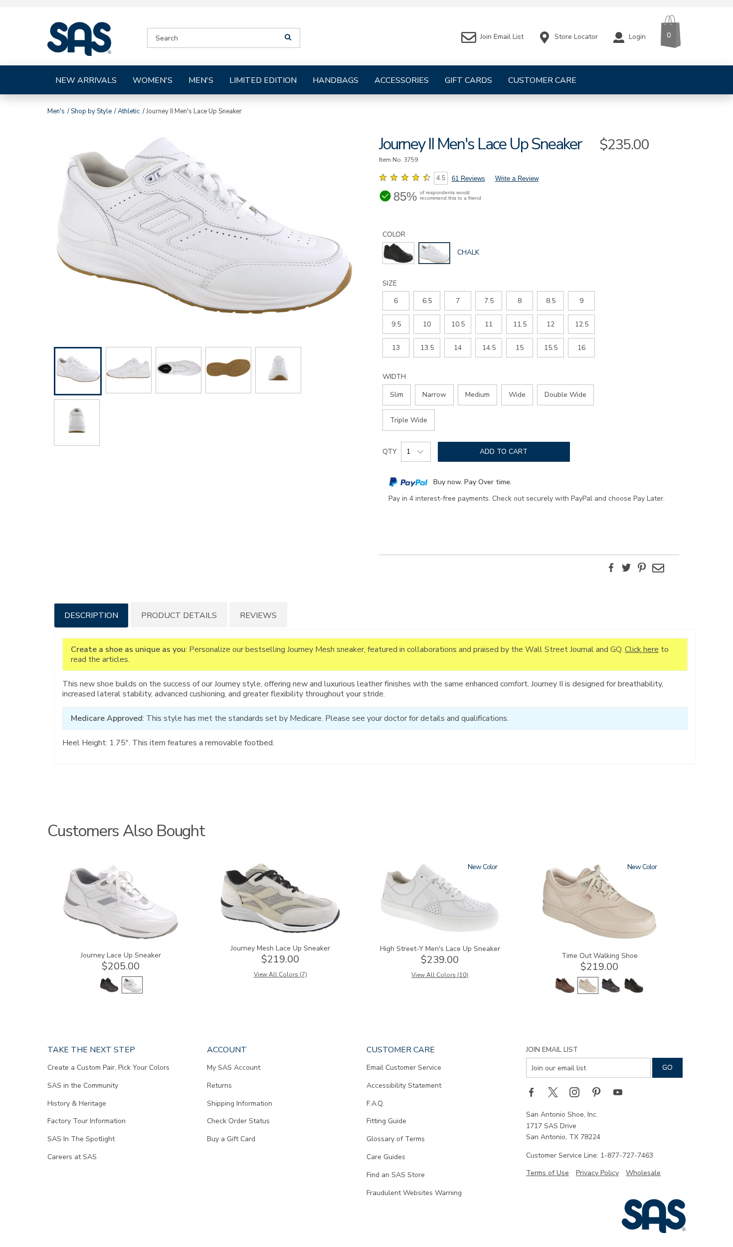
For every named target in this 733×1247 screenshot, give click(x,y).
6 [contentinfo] (396, 301)
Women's (153, 80)
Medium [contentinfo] (477, 394)
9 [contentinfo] (581, 301)
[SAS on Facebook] (534, 1092)
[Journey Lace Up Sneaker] (120, 938)
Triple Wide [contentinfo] (408, 420)
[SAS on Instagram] (577, 1092)
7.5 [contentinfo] (489, 301)
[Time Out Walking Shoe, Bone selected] (587, 991)
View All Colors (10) (439, 975)
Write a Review (517, 178)
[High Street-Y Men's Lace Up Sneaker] (439, 931)
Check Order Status (238, 1121)
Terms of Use (547, 1173)
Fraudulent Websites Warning (414, 1193)
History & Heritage (76, 1103)
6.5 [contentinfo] (427, 301)
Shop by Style (91, 111)
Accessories (401, 80)
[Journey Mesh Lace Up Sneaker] (280, 931)
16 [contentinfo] (581, 347)
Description (91, 615)
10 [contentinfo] (427, 324)
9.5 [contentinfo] (396, 324)
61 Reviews (468, 178)
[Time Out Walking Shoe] (599, 938)
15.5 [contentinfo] (550, 347)
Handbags (336, 80)
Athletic (129, 111)
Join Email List (552, 1049)
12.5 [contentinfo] (581, 324)
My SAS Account (233, 1067)
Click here (642, 649)
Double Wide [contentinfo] (565, 394)
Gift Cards (468, 80)
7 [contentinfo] (458, 301)
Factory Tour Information (86, 1121)
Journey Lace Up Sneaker (121, 955)
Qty (389, 451)
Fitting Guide (386, 1121)
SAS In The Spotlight (81, 1139)
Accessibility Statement (403, 1085)
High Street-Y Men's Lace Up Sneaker (440, 948)
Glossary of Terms (395, 1139)
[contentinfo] (398, 253)
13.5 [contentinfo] (427, 347)
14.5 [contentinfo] (489, 347)
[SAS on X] (556, 1092)
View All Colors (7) (280, 974)
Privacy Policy (597, 1173)
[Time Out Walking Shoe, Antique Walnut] (564, 991)
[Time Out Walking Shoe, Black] (610, 991)
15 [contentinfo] (520, 347)
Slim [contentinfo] (396, 394)
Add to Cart (504, 451)
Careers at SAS (72, 1157)
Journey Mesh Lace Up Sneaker (280, 948)
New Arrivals (86, 80)
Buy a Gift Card (231, 1139)
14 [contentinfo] (458, 347)
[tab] (91, 614)
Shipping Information (239, 1103)
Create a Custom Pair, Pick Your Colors (108, 1067)
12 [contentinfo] (550, 324)
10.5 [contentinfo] (458, 324)
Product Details (179, 615)
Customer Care (542, 80)
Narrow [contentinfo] (434, 394)
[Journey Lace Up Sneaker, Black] (109, 991)
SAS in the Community (82, 1085)
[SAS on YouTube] (621, 1092)
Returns (219, 1085)
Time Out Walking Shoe (599, 955)
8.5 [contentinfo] (550, 301)
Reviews (258, 615)
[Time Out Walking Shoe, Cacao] (633, 991)
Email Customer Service (403, 1067)
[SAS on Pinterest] (599, 1092)
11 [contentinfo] (489, 324)
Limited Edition (263, 80)
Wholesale (643, 1173)
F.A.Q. (375, 1103)
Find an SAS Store (395, 1175)
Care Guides (385, 1157)
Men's (200, 80)
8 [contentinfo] (520, 301)
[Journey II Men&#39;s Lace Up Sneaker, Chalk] (204, 227)
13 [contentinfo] (396, 347)
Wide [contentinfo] (517, 394)
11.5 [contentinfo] (520, 324)
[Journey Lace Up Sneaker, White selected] (132, 991)
